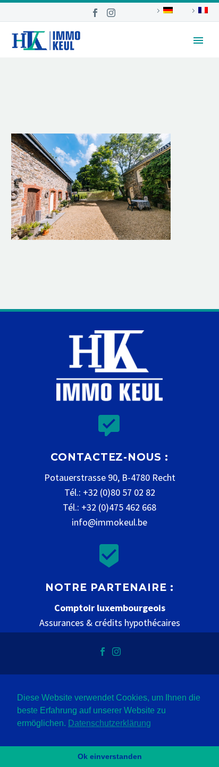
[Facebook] (95, 13)
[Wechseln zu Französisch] (198, 11)
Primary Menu (198, 40)
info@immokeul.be (109, 522)
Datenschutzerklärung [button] (109, 723)
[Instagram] (111, 13)
